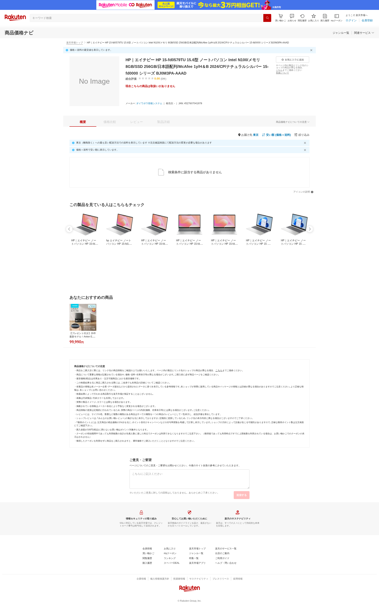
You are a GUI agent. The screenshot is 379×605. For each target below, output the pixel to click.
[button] (292, 18)
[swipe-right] (310, 229)
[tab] (82, 122)
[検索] (267, 18)
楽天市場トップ (74, 42)
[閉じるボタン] (312, 50)
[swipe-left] (69, 229)
